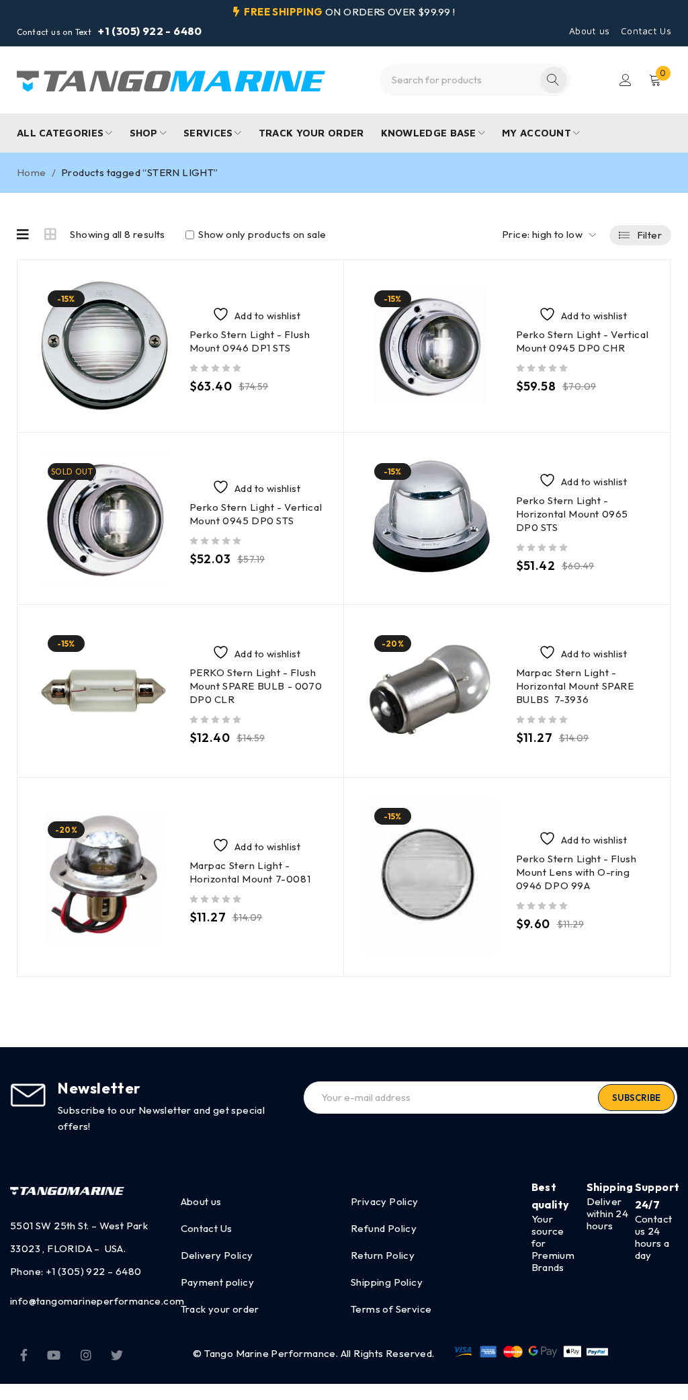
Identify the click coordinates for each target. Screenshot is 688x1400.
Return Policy (383, 1255)
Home (31, 172)
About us (589, 31)
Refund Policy (384, 1228)
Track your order (220, 1309)
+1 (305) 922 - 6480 (150, 31)
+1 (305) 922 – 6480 (94, 1271)
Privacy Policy (385, 1201)
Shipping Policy (387, 1282)
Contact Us (646, 31)
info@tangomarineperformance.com (97, 1300)
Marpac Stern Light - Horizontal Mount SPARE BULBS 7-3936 (575, 686)
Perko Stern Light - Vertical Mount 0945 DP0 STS (255, 514)
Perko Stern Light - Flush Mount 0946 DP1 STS (249, 341)
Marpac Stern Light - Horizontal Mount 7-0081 (250, 872)
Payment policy (218, 1282)
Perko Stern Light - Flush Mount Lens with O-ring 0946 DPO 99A (576, 872)
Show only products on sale (261, 235)
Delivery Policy (217, 1255)
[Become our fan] (24, 1353)
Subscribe (636, 1097)
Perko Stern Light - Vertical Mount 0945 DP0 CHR (582, 341)
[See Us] (86, 1353)
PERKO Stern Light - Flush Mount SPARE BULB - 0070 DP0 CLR (255, 686)
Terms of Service (391, 1309)
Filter (649, 235)
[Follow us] (117, 1353)
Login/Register (625, 80)
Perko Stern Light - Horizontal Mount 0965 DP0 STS (572, 514)
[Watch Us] (53, 1353)
